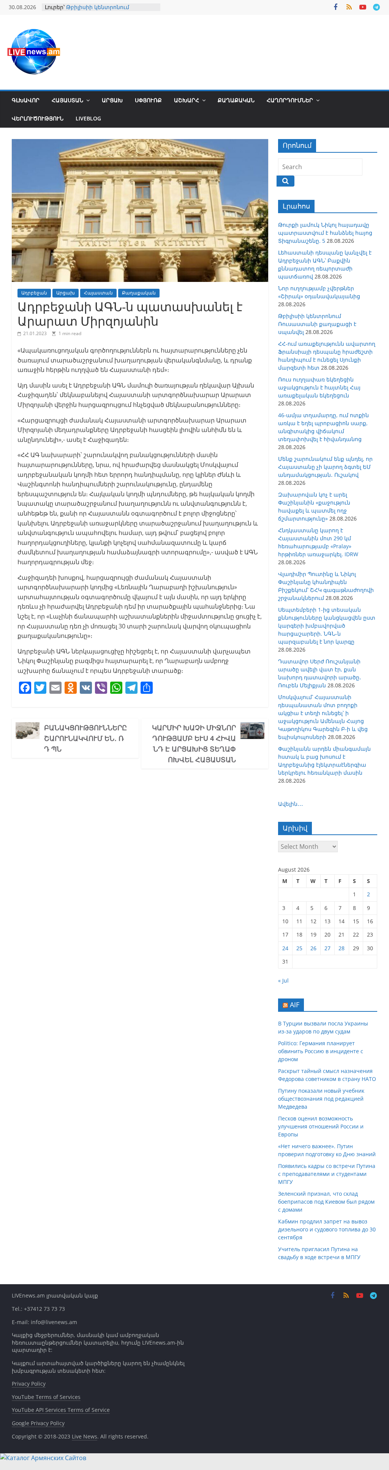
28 (341, 948)
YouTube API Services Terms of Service (61, 1409)
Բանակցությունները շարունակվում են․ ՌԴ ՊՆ (85, 738)
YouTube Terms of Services (46, 1396)
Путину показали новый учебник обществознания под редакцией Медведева (321, 1098)
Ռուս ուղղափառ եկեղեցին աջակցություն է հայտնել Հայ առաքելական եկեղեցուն (319, 387)
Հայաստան (67, 100)
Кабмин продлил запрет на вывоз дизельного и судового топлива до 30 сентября (327, 1229)
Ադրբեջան (34, 293)
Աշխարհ (186, 100)
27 (327, 948)
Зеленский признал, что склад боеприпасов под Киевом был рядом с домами (326, 1201)
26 (313, 948)
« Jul (283, 980)
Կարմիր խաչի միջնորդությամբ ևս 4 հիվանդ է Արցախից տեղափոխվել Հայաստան (194, 743)
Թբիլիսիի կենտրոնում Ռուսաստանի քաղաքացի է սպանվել (317, 323)
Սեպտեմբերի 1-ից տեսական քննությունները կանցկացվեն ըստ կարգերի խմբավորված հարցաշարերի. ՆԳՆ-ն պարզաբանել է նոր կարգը (326, 625)
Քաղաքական (236, 100)
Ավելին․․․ (290, 803)
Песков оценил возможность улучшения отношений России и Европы (321, 1126)
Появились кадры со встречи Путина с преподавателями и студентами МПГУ (326, 1173)
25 (299, 948)
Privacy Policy (29, 1383)
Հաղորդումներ (290, 100)
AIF (294, 1004)
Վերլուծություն (37, 118)
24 (285, 948)
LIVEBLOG (88, 118)
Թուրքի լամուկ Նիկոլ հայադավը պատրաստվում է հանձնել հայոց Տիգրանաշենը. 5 (325, 232)
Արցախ (112, 100)
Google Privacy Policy (38, 1423)
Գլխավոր (26, 100)
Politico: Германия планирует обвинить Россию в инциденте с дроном (320, 1051)
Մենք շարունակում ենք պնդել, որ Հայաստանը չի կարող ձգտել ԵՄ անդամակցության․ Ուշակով (325, 466)
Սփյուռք (148, 100)
